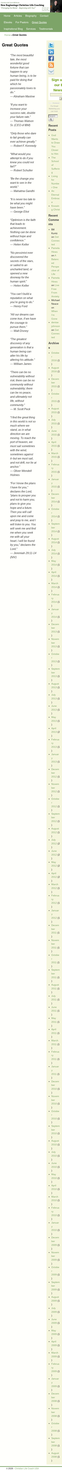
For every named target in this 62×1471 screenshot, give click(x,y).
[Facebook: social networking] (51, 60)
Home (7, 15)
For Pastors (22, 22)
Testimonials (46, 28)
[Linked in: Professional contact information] (51, 53)
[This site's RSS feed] (51, 67)
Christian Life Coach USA (27, 1468)
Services (31, 28)
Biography (31, 15)
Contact (44, 15)
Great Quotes (39, 22)
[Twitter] (51, 47)
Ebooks (8, 22)
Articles (18, 15)
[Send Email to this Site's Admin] (51, 73)
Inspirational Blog (13, 28)
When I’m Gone (54, 315)
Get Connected (55, 240)
